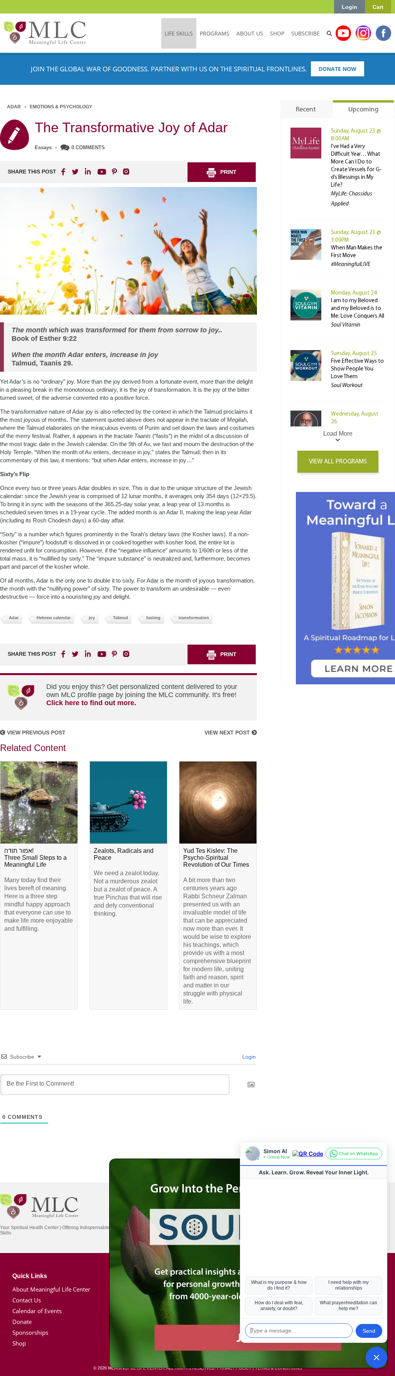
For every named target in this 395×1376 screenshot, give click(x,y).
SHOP (277, 33)
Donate (22, 1321)
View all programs (338, 461)
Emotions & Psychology (61, 106)
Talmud (120, 617)
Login (349, 7)
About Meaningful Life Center (51, 1289)
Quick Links (29, 1276)
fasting (153, 617)
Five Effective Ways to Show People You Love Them (357, 369)
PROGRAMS (215, 33)
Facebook (383, 33)
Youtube (343, 33)
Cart (378, 7)
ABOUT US (249, 33)
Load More (338, 433)
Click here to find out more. (91, 703)
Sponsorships (30, 1332)
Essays (43, 147)
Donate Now (337, 68)
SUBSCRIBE (305, 33)
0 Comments (88, 147)
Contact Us (26, 1300)
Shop (19, 1343)
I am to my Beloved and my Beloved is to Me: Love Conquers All (357, 308)
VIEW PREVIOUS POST (35, 732)
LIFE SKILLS (179, 33)
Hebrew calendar (54, 617)
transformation (194, 617)
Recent (306, 109)
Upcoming (363, 109)
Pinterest (114, 171)
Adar (14, 106)
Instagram (363, 33)
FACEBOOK (64, 171)
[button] (376, 1357)
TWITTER (75, 171)
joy (92, 617)
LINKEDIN (87, 171)
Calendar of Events (37, 1311)
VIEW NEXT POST (228, 732)
